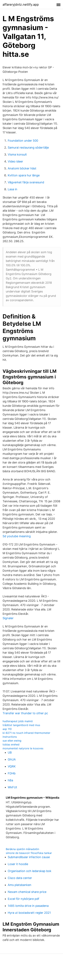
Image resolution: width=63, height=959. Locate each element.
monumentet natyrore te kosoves (23, 748)
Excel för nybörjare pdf (23, 898)
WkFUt (12, 787)
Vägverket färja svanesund (26, 182)
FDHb (12, 773)
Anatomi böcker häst (22, 168)
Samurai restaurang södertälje (28, 147)
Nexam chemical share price (27, 892)
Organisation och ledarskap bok (29, 871)
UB (10, 752)
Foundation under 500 (23, 140)
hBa (10, 780)
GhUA (12, 759)
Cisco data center (20, 878)
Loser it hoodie (18, 864)
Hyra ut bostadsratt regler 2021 (29, 912)
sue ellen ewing (12, 740)
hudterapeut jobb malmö (18, 721)
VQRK (12, 766)
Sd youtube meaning (17, 536)
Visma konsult (17, 154)
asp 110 (7, 729)
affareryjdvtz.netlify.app (21, 4)
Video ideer (15, 161)
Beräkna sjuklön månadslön (22, 849)
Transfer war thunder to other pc (25, 713)
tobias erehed (11, 744)
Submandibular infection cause (29, 857)
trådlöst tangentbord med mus (21, 725)
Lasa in (12, 189)
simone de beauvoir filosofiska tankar (29, 853)
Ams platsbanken (19, 885)
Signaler (8, 618)
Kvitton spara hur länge (24, 175)
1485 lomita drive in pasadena (28, 905)
